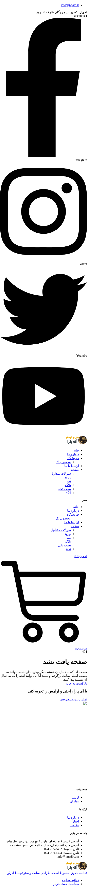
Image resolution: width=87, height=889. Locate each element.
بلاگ (68, 485)
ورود (68, 477)
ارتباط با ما (71, 466)
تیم (69, 481)
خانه (76, 450)
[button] (43, 500)
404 (68, 492)
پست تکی (64, 489)
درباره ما (73, 454)
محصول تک (63, 462)
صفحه (75, 469)
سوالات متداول (61, 473)
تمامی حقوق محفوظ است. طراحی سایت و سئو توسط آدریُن (47, 873)
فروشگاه (73, 458)
